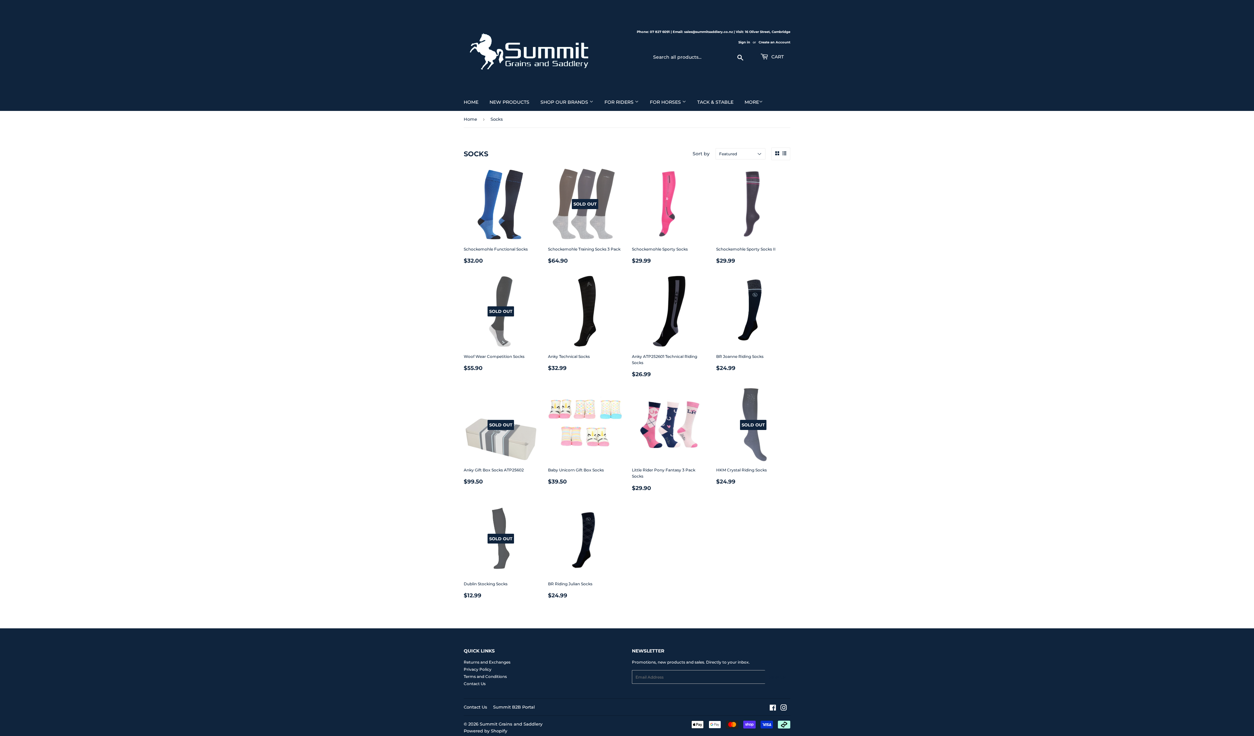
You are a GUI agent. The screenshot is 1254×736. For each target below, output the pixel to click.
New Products (509, 102)
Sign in (744, 42)
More (752, 102)
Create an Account (774, 42)
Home (471, 102)
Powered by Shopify (485, 730)
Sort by (701, 154)
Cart (777, 57)
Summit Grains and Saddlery (511, 724)
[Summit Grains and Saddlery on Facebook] (772, 708)
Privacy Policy (477, 669)
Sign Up (777, 677)
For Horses (666, 102)
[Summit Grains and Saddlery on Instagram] (783, 708)
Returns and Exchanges (487, 662)
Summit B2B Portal (514, 707)
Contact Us (475, 683)
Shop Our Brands (564, 102)
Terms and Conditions (485, 676)
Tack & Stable (715, 102)
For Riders (619, 102)
